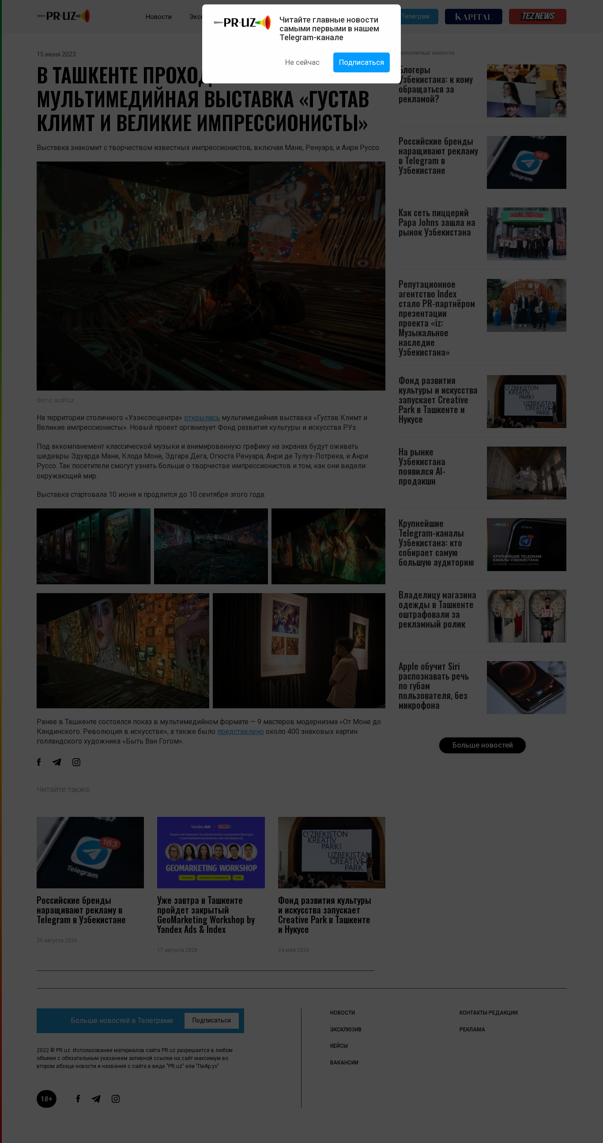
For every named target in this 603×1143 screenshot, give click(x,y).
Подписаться (361, 62)
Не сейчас (302, 62)
